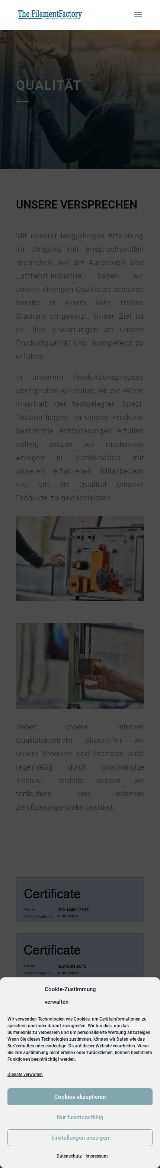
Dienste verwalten (25, 1074)
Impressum (97, 1156)
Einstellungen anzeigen (80, 1137)
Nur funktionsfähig (80, 1117)
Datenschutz (69, 1156)
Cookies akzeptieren (80, 1097)
